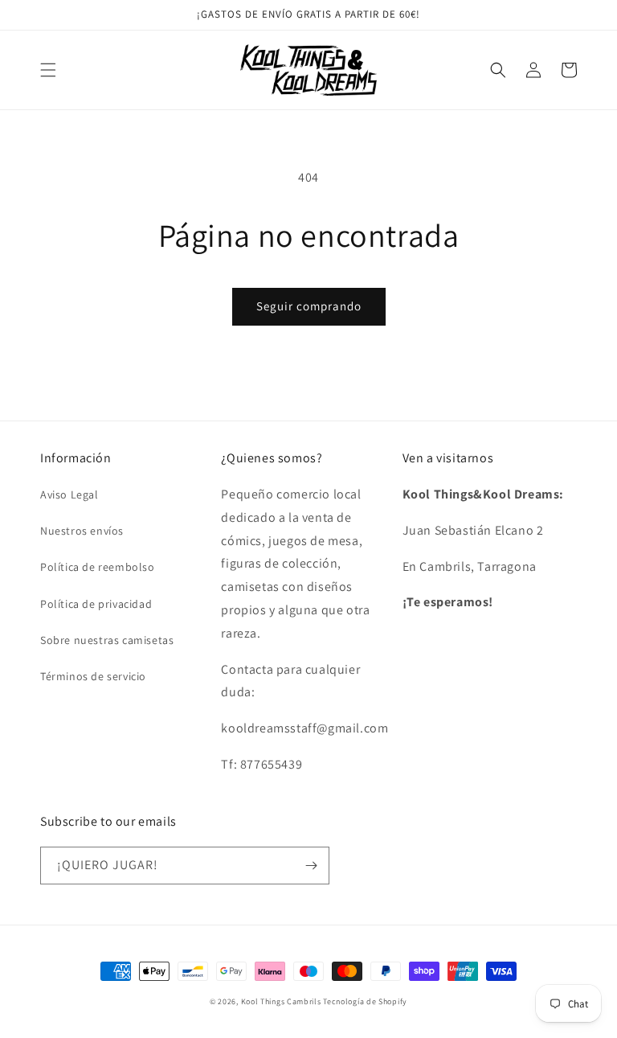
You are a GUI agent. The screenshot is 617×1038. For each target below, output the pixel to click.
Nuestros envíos (82, 530)
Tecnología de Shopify (365, 1001)
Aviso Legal (69, 494)
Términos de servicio (93, 676)
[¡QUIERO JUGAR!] (311, 865)
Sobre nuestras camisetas (107, 640)
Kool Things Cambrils (281, 1001)
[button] (48, 70)
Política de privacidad (96, 604)
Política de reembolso (97, 567)
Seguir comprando (309, 306)
